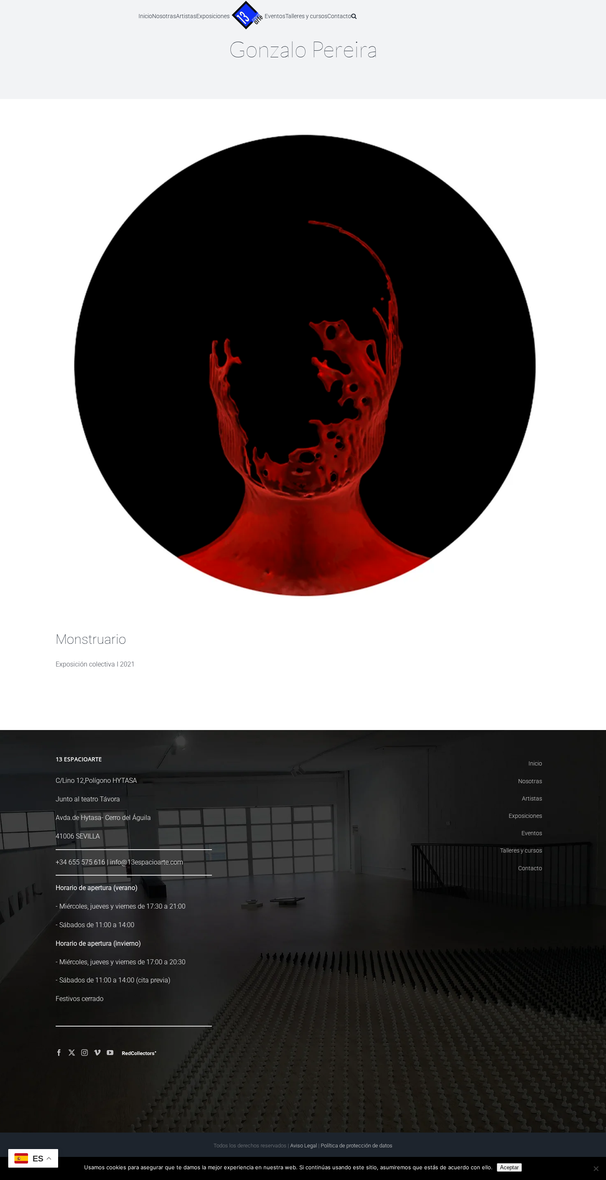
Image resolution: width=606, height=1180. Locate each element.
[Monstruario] (303, 371)
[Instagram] (84, 1052)
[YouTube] (110, 1052)
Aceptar (509, 1167)
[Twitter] (71, 1052)
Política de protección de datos (356, 1145)
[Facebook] (59, 1052)
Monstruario (91, 639)
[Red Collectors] (139, 1053)
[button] (389, 15)
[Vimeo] (97, 1052)
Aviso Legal (303, 1145)
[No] (596, 1168)
